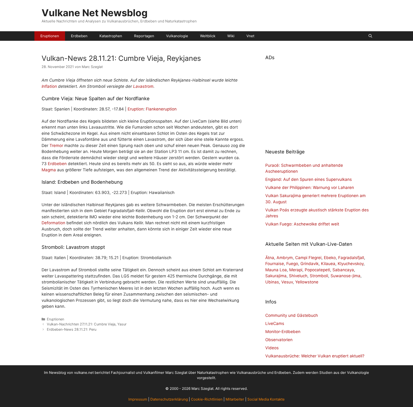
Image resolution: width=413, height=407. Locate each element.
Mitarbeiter (235, 399)
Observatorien (279, 339)
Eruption (135, 109)
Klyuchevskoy (351, 263)
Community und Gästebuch (291, 315)
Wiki (230, 36)
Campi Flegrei (308, 257)
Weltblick (207, 36)
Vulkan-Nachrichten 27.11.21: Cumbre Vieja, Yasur (86, 324)
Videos (272, 347)
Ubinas (272, 282)
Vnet (250, 36)
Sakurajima (276, 275)
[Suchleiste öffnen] (370, 36)
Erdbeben (79, 36)
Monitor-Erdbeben (282, 331)
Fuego (292, 263)
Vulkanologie (177, 36)
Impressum (137, 399)
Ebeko (330, 257)
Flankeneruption (161, 109)
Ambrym (285, 257)
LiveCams (274, 323)
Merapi (295, 269)
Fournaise (274, 263)
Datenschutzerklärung (169, 399)
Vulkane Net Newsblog (94, 13)
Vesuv (287, 282)
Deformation (53, 222)
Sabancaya (343, 269)
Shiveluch (298, 275)
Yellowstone (306, 282)
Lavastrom (143, 86)
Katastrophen (110, 36)
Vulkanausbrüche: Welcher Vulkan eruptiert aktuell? (314, 356)
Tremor (56, 145)
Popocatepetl (317, 269)
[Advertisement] (318, 101)
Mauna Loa (276, 269)
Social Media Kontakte (266, 399)
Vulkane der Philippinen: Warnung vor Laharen (309, 187)
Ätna (269, 257)
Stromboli (319, 275)
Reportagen (144, 36)
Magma (49, 169)
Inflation (49, 86)
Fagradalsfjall (351, 257)
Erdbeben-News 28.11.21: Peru (71, 329)
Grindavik (309, 263)
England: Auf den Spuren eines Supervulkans (308, 179)
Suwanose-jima (345, 275)
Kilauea (328, 263)
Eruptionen (49, 36)
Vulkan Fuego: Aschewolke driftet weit (302, 224)
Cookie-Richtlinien (207, 399)
